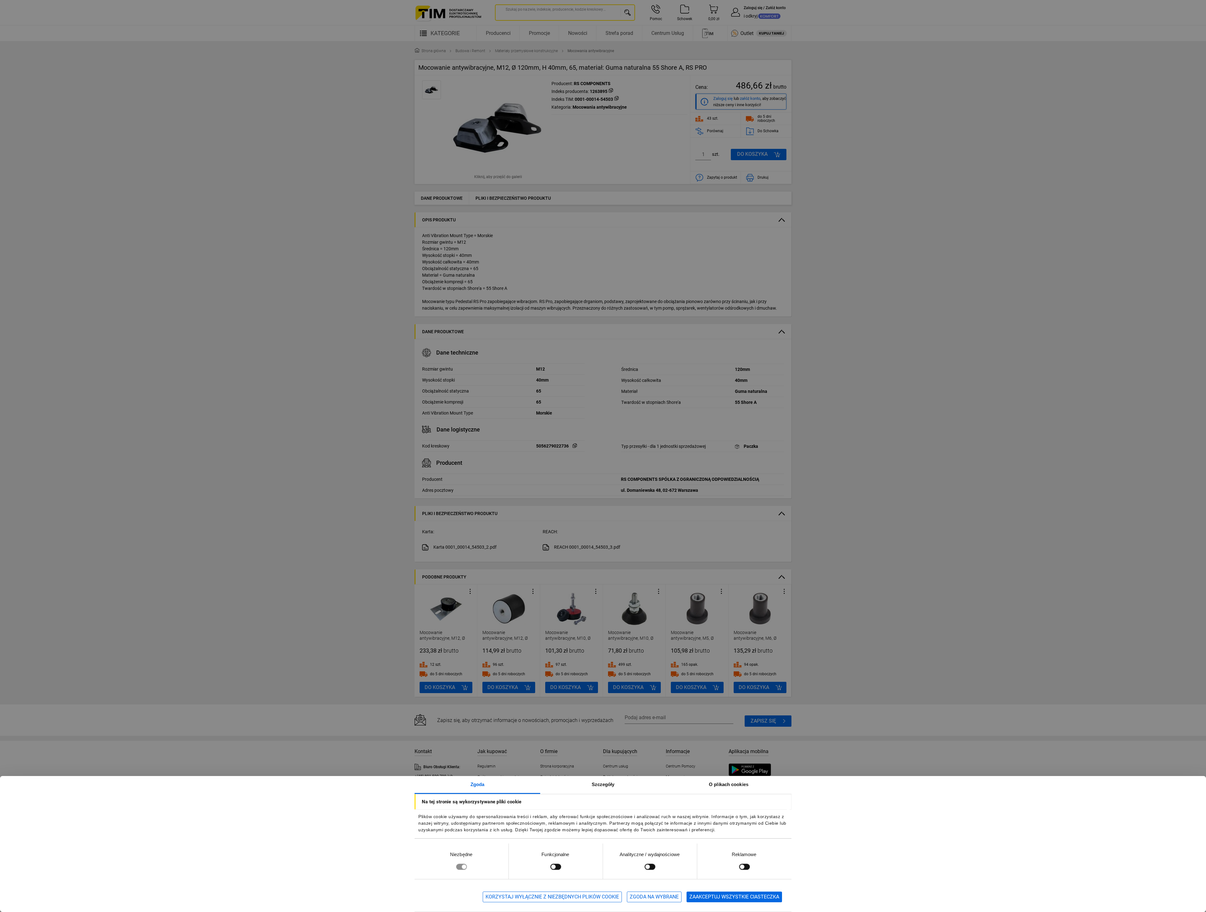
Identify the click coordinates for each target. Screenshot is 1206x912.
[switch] (555, 867)
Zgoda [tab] (477, 784)
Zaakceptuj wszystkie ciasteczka (734, 897)
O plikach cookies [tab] (728, 784)
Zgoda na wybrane (654, 897)
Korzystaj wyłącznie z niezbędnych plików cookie (552, 897)
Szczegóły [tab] (603, 784)
